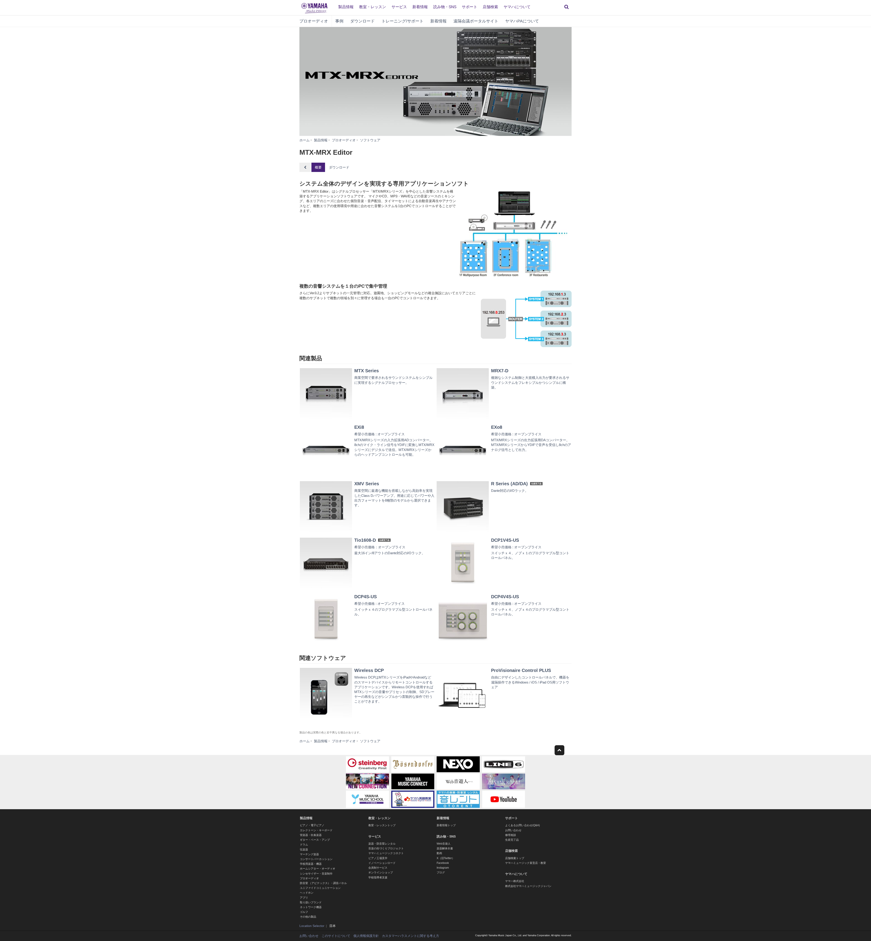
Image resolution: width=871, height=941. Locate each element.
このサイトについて (336, 936)
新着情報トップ (446, 825)
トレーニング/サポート (402, 21)
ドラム (304, 844)
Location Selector (311, 926)
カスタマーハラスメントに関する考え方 (410, 936)
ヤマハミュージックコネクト (386, 853)
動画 (439, 853)
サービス (399, 7)
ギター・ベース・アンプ (315, 839)
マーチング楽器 (309, 854)
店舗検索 (490, 7)
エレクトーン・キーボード (316, 830)
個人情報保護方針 (366, 936)
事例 (339, 21)
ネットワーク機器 (311, 907)
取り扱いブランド (311, 902)
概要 (318, 167)
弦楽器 (304, 849)
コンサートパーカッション (316, 859)
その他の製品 (308, 916)
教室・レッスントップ (382, 825)
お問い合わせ (513, 830)
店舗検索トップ (514, 858)
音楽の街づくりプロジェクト (386, 848)
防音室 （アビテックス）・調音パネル (323, 883)
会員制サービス (377, 867)
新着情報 (420, 7)
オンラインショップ (380, 872)
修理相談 (510, 835)
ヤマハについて (517, 7)
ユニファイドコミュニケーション (320, 888)
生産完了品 (512, 839)
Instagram (443, 867)
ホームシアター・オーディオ (317, 868)
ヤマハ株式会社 (514, 881)
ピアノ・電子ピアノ (312, 825)
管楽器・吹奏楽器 (311, 835)
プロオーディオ (313, 21)
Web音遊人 (443, 843)
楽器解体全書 (445, 848)
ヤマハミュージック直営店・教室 (525, 863)
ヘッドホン (306, 892)
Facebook (443, 863)
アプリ (304, 897)
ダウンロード (362, 21)
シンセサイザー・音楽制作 (316, 873)
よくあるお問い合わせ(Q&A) (522, 825)
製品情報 (346, 7)
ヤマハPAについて (522, 21)
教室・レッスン (372, 7)
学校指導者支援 (377, 877)
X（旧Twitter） (446, 858)
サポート (469, 7)
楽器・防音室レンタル (382, 843)
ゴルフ (304, 912)
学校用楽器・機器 (311, 863)
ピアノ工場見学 (377, 858)
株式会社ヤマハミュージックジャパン (528, 886)
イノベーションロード (382, 863)
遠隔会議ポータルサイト (475, 21)
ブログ (441, 872)
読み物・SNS (444, 7)
